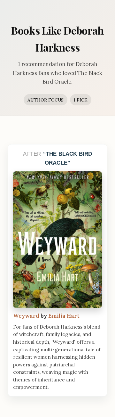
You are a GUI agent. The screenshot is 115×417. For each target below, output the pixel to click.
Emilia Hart (64, 315)
